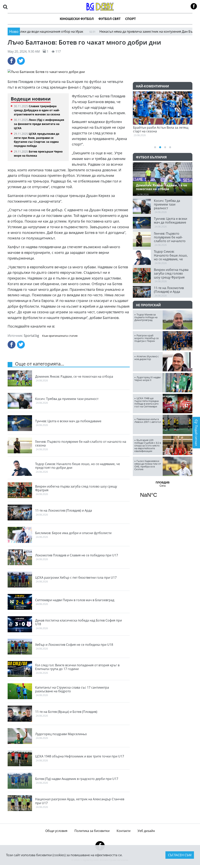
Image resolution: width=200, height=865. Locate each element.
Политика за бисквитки (92, 831)
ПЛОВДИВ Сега (162, 492)
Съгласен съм (179, 855)
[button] (5, 6)
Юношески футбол (77, 19)
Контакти (123, 831)
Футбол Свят (109, 19)
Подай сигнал (196, 435)
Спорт (130, 19)
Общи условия (56, 831)
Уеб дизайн (146, 831)
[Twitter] (21, 61)
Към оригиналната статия (60, 335)
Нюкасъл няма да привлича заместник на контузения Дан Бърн (126, 31)
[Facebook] (11, 61)
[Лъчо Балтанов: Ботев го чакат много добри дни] (100, 71)
